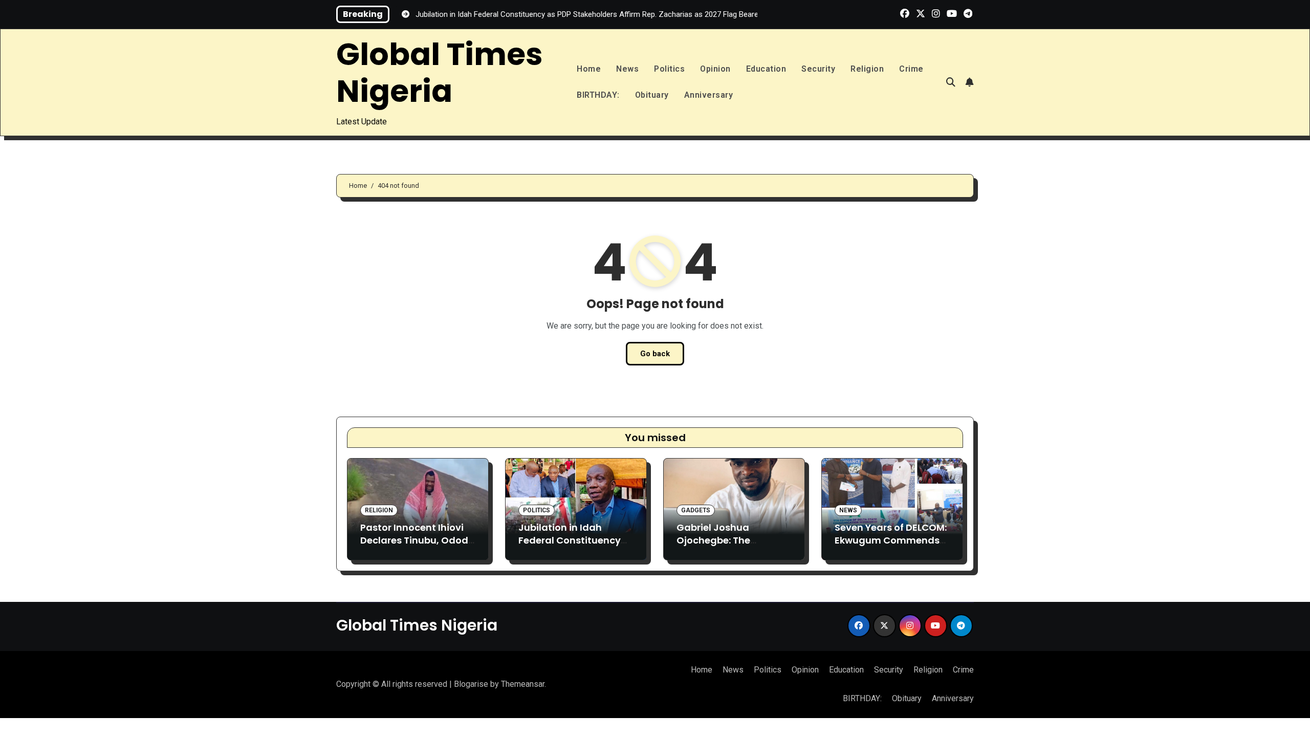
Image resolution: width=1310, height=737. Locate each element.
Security (818, 69)
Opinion (715, 69)
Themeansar (522, 684)
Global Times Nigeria (439, 73)
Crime (911, 69)
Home (589, 69)
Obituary (652, 95)
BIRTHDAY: (598, 95)
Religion (867, 69)
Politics (669, 69)
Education (766, 69)
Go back (655, 353)
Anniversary (708, 95)
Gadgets (695, 510)
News (627, 69)
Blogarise (471, 684)
